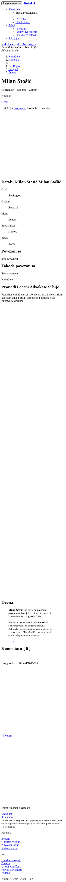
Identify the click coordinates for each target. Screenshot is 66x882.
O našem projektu (11, 860)
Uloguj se (14, 38)
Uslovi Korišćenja (26, 31)
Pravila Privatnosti (26, 34)
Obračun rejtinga (10, 841)
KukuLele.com (9, 848)
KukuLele (14, 9)
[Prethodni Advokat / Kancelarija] (2, 656)
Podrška (5, 872)
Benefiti (5, 838)
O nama (5, 863)
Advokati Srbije (10, 844)
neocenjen (20, 108)
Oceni (4, 101)
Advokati (21, 19)
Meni (11, 25)
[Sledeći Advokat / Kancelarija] (5, 656)
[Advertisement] (33, 143)
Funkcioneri (22, 22)
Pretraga (20, 28)
